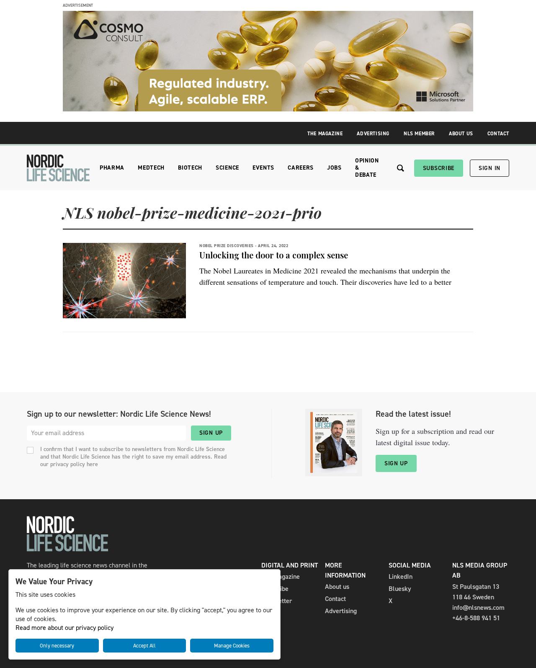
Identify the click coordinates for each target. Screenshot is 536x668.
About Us (461, 133)
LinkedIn (400, 576)
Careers (301, 168)
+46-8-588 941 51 (476, 618)
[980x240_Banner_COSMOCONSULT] (268, 109)
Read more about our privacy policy (64, 627)
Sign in (489, 168)
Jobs (334, 168)
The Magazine (325, 133)
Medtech (151, 168)
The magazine (280, 576)
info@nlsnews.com (478, 607)
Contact (498, 133)
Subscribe (438, 168)
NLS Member (419, 133)
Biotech (190, 168)
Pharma (112, 168)
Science (227, 168)
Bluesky (400, 588)
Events (263, 168)
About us (337, 586)
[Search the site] (400, 168)
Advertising (373, 133)
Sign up (211, 433)
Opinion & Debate (367, 168)
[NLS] (58, 168)
